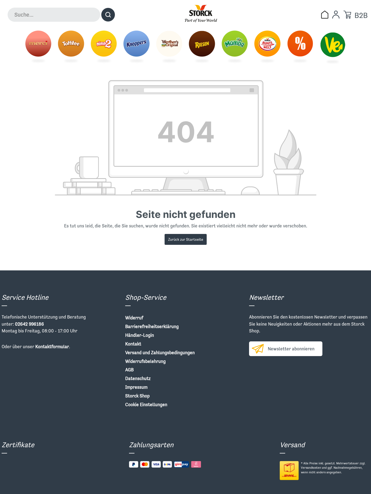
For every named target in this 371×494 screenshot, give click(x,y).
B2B (361, 15)
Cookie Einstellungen (146, 404)
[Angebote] (300, 47)
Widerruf (134, 318)
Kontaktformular (52, 347)
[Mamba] (234, 47)
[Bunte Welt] (267, 47)
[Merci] (38, 47)
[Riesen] (202, 47)
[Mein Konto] (335, 14)
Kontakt (133, 344)
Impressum (136, 387)
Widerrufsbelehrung (145, 361)
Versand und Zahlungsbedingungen (160, 353)
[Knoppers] (136, 47)
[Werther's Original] (169, 47)
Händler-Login (139, 335)
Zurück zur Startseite (185, 239)
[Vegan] (332, 47)
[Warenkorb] (347, 14)
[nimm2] (103, 47)
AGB (129, 370)
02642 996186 (29, 324)
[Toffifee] (71, 47)
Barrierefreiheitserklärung (152, 326)
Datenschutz (138, 378)
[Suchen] (108, 15)
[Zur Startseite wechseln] (200, 13)
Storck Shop (137, 396)
